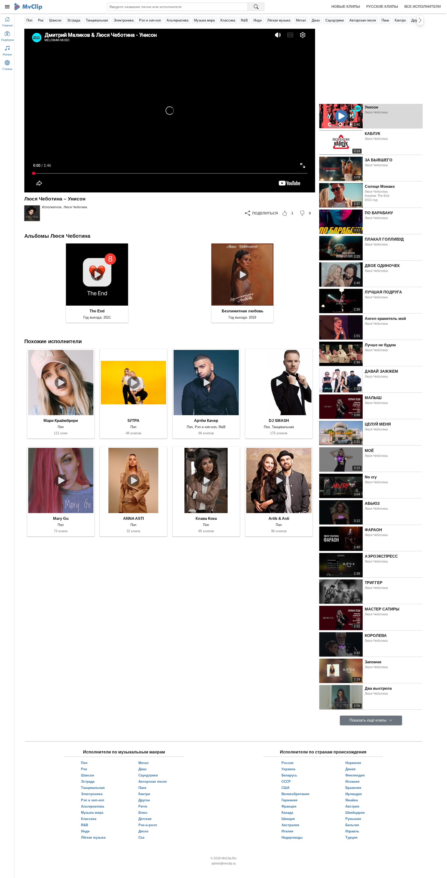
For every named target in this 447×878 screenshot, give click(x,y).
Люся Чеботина (75, 207)
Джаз (316, 20)
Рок (40, 20)
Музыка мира (204, 20)
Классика (227, 20)
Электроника (123, 20)
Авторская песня (362, 20)
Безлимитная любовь (242, 311)
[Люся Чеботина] (32, 213)
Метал (301, 20)
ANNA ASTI (133, 518)
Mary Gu (61, 518)
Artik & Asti (279, 518)
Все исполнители (422, 6)
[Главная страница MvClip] (28, 6)
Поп (29, 20)
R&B (244, 20)
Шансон (55, 20)
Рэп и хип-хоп (150, 20)
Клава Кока (206, 518)
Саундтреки (334, 20)
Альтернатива (177, 20)
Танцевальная (97, 20)
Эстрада (73, 20)
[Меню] (7, 7)
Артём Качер (206, 420)
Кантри (400, 20)
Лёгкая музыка (278, 20)
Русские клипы (382, 6)
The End (97, 311)
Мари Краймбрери (60, 420)
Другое (416, 20)
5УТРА (133, 420)
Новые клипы (345, 6)
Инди (258, 20)
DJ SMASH (279, 420)
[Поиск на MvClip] (256, 7)
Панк (385, 20)
